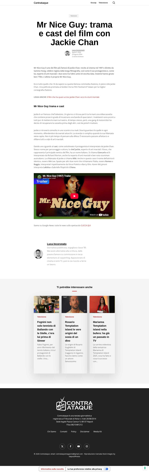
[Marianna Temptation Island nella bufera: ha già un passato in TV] (102, 334)
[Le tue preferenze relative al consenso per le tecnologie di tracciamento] (145, 468)
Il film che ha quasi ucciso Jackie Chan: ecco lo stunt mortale (73, 97)
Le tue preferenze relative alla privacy (85, 469)
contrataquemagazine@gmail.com (69, 454)
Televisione (74, 16)
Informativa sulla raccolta (52, 469)
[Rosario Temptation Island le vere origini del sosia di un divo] (74, 334)
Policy (73, 431)
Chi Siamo (51, 431)
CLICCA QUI (86, 225)
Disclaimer (85, 431)
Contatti (63, 431)
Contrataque (41, 2)
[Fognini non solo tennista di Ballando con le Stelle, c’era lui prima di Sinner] (46, 334)
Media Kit (97, 431)
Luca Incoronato (78, 50)
